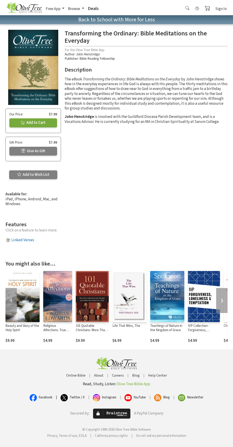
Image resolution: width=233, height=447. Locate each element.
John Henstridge (88, 54)
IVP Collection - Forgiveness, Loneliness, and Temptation (199, 332)
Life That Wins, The (126, 325)
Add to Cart (36, 122)
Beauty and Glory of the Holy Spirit (22, 328)
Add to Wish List (35, 174)
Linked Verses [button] (22, 240)
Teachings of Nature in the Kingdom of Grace (166, 328)
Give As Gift (35, 151)
